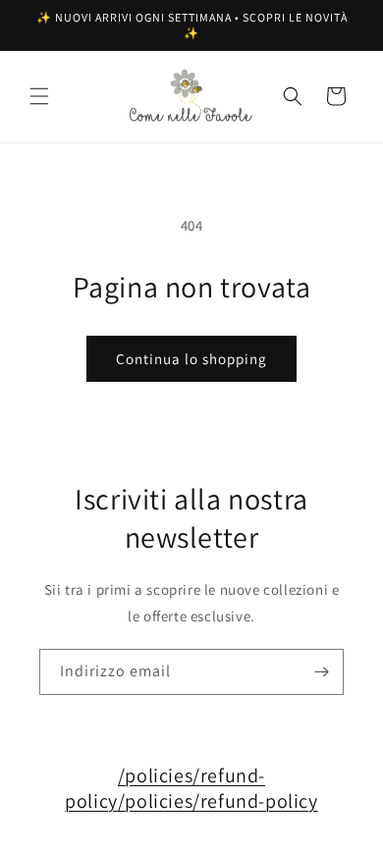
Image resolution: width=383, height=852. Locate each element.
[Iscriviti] (321, 672)
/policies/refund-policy (218, 801)
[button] (39, 96)
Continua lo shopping (191, 358)
